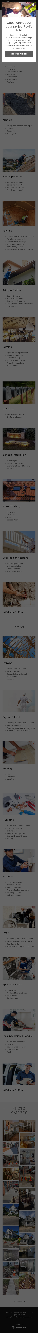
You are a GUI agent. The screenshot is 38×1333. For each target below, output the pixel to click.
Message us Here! (19, 54)
